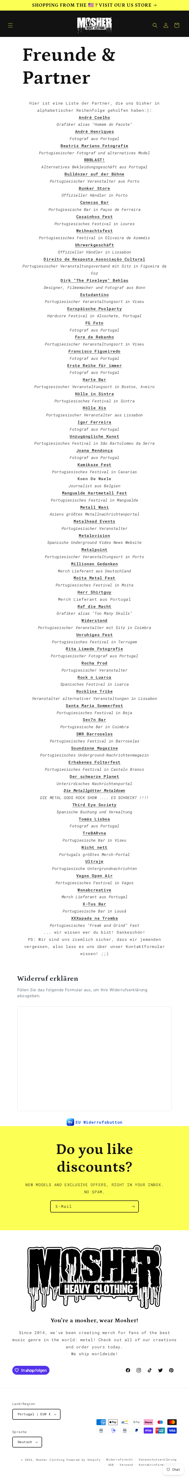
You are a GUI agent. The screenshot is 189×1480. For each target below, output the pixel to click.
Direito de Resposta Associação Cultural (94, 259)
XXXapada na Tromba (94, 918)
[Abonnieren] (132, 1206)
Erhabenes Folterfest (94, 762)
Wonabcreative (94, 889)
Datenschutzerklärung (158, 1459)
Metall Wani (94, 507)
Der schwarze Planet (94, 776)
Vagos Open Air (94, 875)
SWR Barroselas (94, 733)
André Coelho (94, 117)
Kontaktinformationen (158, 1464)
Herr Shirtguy (94, 592)
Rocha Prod (94, 662)
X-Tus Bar (94, 903)
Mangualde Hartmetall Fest (94, 492)
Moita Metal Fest (94, 577)
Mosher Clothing (50, 1460)
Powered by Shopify (83, 1460)
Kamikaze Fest (94, 464)
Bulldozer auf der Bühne (94, 173)
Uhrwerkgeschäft (94, 244)
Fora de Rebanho (94, 336)
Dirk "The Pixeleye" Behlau (94, 280)
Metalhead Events (94, 521)
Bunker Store (94, 188)
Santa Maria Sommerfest (94, 705)
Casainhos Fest (94, 216)
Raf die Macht (94, 606)
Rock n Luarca (94, 677)
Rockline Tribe (94, 691)
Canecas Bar (94, 202)
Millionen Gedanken (94, 563)
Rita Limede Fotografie (94, 648)
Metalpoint (94, 549)
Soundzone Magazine (94, 748)
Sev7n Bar (94, 719)
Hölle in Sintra (94, 393)
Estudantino (94, 294)
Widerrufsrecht (119, 1459)
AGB (111, 1464)
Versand (126, 1464)
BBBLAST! (94, 159)
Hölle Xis (94, 407)
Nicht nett (94, 847)
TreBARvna (94, 832)
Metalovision (94, 535)
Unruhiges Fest (94, 634)
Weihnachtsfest (94, 230)
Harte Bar (94, 379)
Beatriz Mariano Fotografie (94, 145)
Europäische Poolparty (94, 308)
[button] (10, 25)
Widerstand (94, 620)
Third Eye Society (94, 804)
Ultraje (94, 861)
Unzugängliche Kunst (94, 436)
